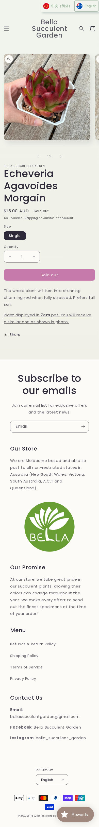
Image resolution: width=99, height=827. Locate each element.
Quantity (11, 246)
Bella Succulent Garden (41, 815)
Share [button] (15, 334)
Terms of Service (26, 667)
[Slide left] (38, 156)
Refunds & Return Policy (33, 644)
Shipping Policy (24, 655)
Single (15, 235)
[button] (6, 28)
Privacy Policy (23, 678)
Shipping (31, 218)
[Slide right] (60, 156)
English (47, 779)
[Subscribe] (83, 427)
